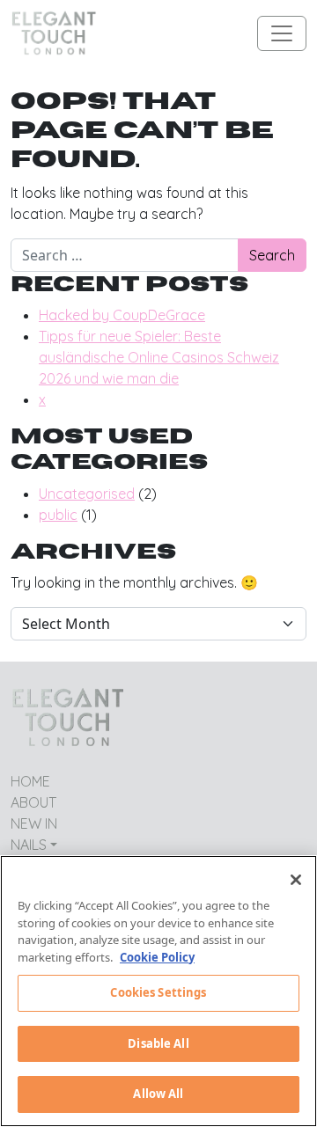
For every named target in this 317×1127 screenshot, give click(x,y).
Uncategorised (87, 493)
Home (30, 781)
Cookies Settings (158, 992)
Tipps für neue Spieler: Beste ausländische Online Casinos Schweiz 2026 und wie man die (159, 357)
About (33, 802)
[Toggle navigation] (281, 33)
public (58, 514)
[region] (158, 991)
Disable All (158, 1043)
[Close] (295, 879)
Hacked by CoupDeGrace (122, 315)
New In (34, 823)
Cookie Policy (157, 957)
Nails (29, 844)
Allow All (158, 1093)
